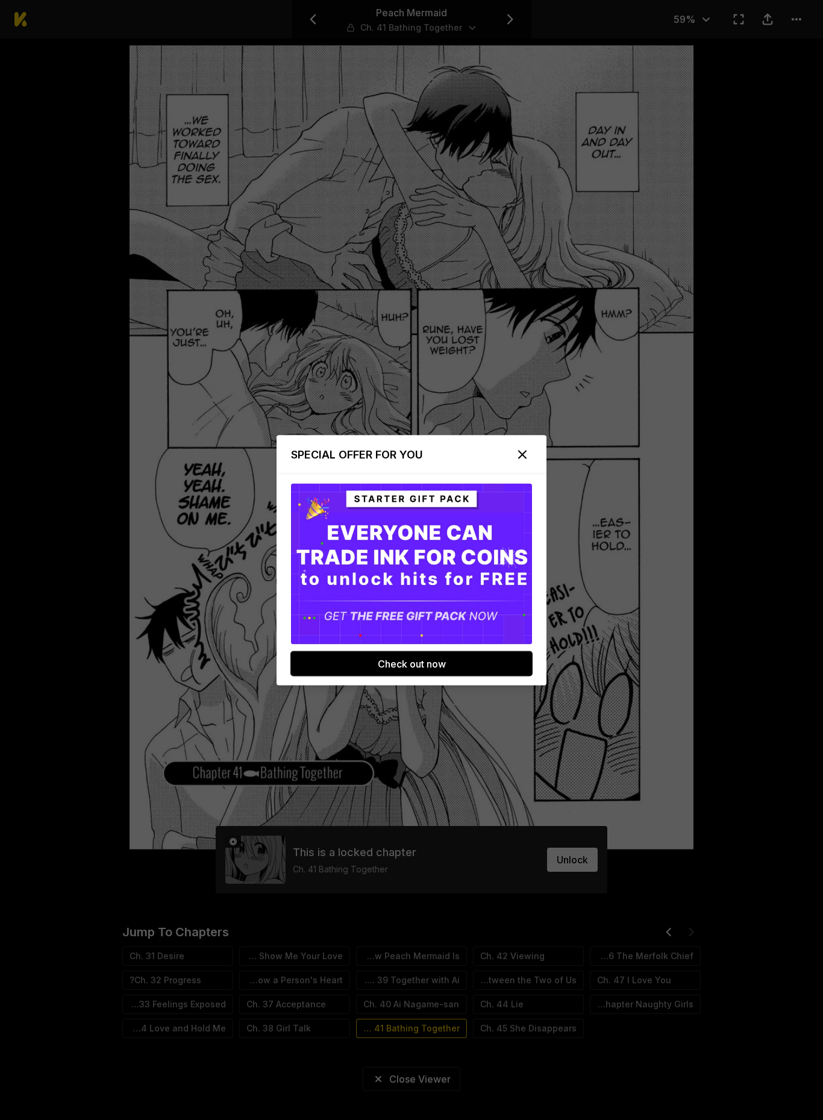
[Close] (522, 454)
